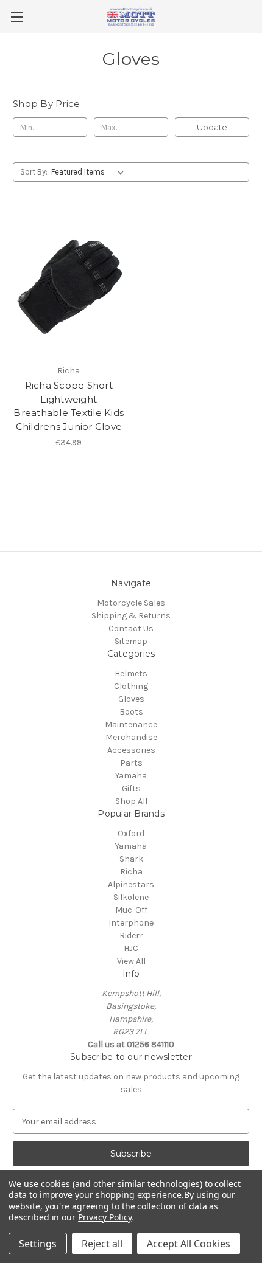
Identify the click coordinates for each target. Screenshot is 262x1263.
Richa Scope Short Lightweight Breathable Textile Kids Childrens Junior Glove (68, 405)
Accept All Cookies (188, 1243)
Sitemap (131, 641)
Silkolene (131, 897)
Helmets (131, 673)
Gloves (131, 699)
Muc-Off (131, 910)
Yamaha (131, 775)
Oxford (131, 833)
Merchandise (131, 737)
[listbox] (89, 172)
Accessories (131, 750)
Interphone (131, 923)
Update (212, 127)
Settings (38, 1243)
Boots (131, 712)
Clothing (131, 686)
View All (131, 961)
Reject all (102, 1243)
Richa (131, 872)
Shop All (131, 801)
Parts (131, 763)
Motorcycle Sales (131, 603)
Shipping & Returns (131, 616)
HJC (131, 948)
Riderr (131, 935)
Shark (131, 859)
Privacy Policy (104, 1217)
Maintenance (131, 724)
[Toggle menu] (17, 16)
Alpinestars (131, 884)
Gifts (131, 788)
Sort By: (34, 171)
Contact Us (131, 628)
